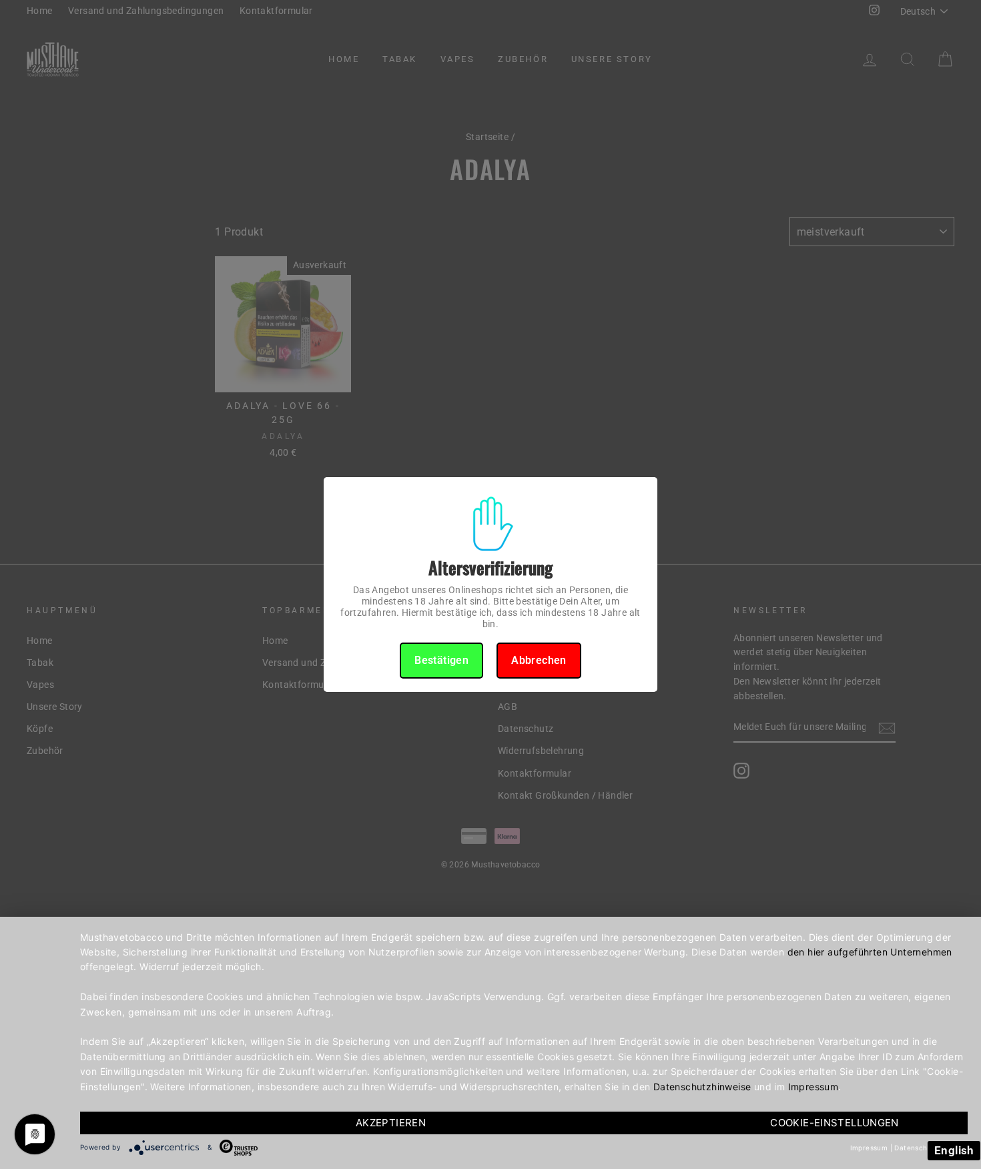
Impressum (813, 1086)
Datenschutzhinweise (702, 1086)
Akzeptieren (391, 1122)
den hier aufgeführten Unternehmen (869, 951)
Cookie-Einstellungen (834, 1122)
